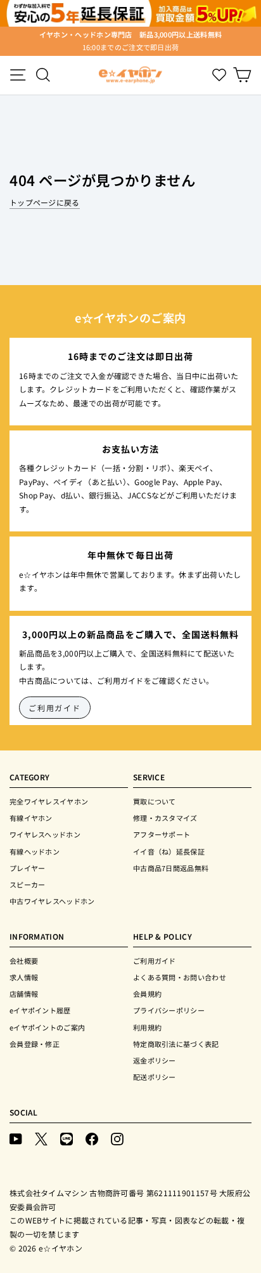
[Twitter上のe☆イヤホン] (41, 1138)
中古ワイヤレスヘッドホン (52, 901)
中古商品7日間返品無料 (170, 868)
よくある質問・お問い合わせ (179, 977)
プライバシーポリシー (169, 1010)
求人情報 (24, 977)
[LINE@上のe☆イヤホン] (66, 1138)
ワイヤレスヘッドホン (45, 834)
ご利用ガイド (55, 707)
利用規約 (147, 1027)
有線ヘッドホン (35, 851)
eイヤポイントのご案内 (47, 1027)
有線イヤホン (31, 818)
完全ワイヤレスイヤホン (49, 801)
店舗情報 (24, 994)
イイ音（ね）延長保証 (169, 851)
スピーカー (28, 884)
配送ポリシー (154, 1077)
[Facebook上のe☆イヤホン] (92, 1138)
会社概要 (24, 961)
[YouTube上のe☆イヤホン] (16, 1138)
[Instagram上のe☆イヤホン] (117, 1138)
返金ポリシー (154, 1060)
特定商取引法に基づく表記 (176, 1044)
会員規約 (147, 994)
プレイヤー (28, 868)
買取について (154, 801)
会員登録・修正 (35, 1044)
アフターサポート (161, 834)
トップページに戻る (45, 202)
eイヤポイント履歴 (40, 1010)
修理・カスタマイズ (165, 818)
